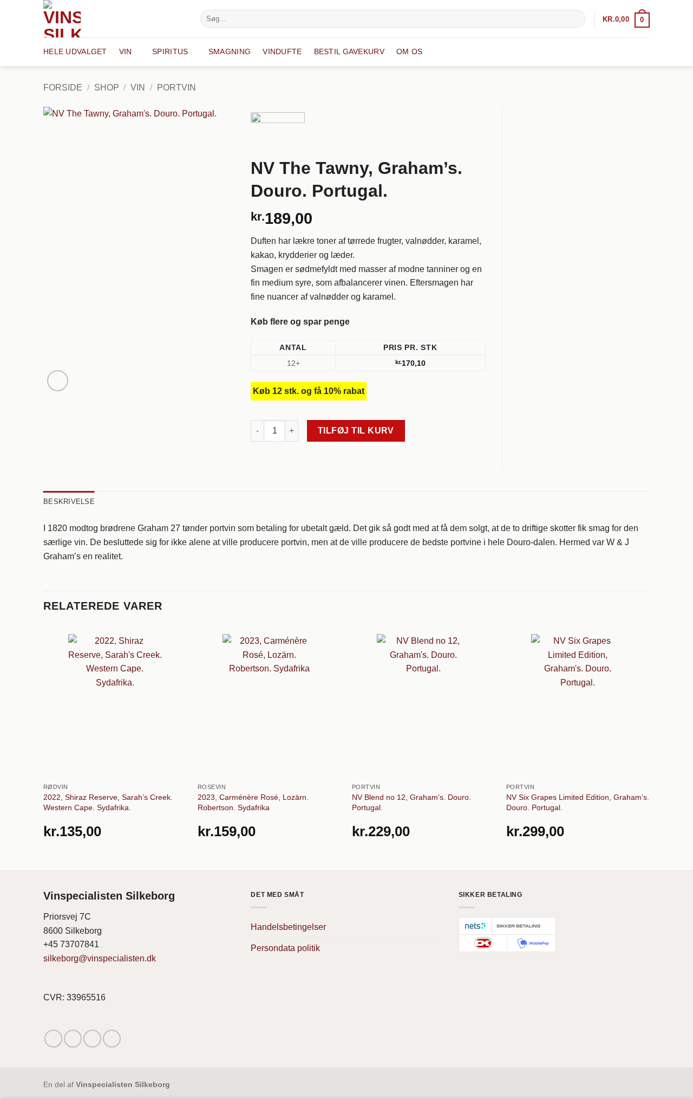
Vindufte (282, 51)
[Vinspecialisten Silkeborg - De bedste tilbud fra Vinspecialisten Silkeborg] (113, 18)
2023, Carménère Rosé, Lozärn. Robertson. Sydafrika (253, 802)
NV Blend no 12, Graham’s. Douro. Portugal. (411, 802)
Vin (125, 51)
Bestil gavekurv (349, 51)
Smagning (229, 51)
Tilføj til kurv (356, 430)
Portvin (176, 87)
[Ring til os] (112, 1039)
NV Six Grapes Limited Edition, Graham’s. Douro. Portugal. (577, 802)
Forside (62, 87)
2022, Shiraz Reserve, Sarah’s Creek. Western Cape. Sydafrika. (108, 802)
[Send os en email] (92, 1039)
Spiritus (170, 51)
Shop (106, 87)
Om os (409, 51)
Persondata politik (285, 948)
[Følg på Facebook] (53, 1039)
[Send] (575, 19)
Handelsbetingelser (288, 927)
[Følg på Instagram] (73, 1039)
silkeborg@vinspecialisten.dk (99, 958)
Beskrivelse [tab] (69, 501)
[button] (626, 19)
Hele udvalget (75, 51)
